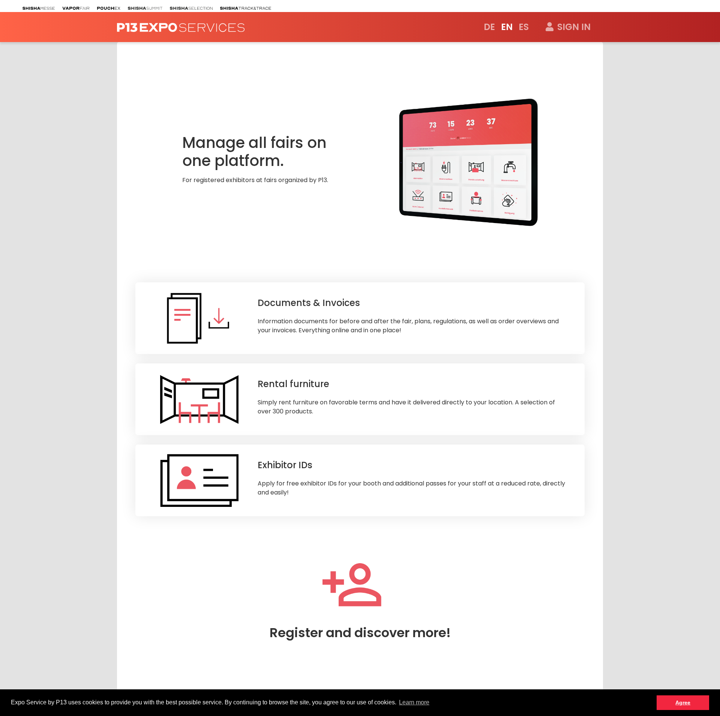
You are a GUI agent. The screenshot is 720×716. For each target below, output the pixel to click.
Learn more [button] (414, 702)
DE (489, 27)
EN (507, 27)
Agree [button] (682, 702)
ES (524, 27)
